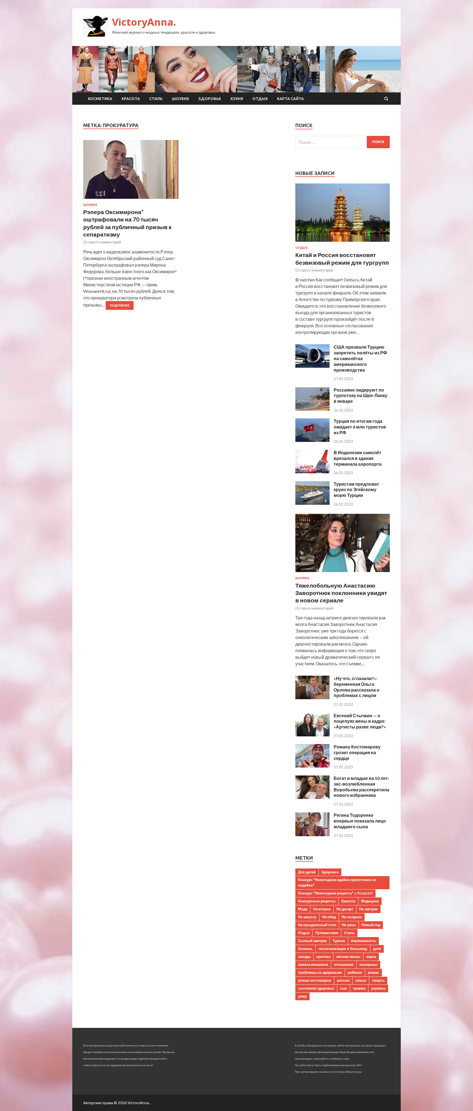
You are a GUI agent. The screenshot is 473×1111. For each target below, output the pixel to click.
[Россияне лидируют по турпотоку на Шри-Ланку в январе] (312, 409)
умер (302, 996)
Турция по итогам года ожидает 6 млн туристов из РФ (360, 426)
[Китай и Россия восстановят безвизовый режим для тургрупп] (342, 242)
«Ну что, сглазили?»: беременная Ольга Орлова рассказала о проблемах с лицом (356, 687)
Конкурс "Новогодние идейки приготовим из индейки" (337, 882)
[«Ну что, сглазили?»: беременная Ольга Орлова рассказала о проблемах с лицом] (312, 697)
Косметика (100, 99)
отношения (344, 964)
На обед (329, 917)
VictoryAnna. (144, 22)
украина (378, 988)
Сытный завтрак (312, 940)
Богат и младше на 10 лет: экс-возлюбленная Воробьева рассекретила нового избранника (361, 786)
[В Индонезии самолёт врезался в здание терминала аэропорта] (312, 471)
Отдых (260, 99)
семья (360, 980)
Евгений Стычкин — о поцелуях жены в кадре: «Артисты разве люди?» (360, 721)
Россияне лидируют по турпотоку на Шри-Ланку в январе (360, 395)
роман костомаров (314, 980)
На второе (322, 909)
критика (323, 956)
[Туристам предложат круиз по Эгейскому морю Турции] (312, 503)
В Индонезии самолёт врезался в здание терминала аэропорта (358, 458)
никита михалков (313, 964)
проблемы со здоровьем (320, 972)
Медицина (370, 901)
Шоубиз (180, 99)
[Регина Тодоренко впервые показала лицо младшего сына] (312, 834)
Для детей (307, 872)
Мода (302, 909)
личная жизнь (348, 956)
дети (377, 948)
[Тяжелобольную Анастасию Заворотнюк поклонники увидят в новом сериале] (342, 573)
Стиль (156, 99)
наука (371, 956)
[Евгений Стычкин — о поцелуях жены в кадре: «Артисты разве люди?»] (312, 734)
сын (343, 988)
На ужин (349, 925)
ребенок (355, 972)
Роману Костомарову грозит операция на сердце (357, 752)
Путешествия (326, 933)
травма (359, 988)
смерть (378, 980)
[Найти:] (342, 142)
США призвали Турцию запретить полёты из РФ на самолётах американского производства (360, 358)
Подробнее (119, 305)
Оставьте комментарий (102, 242)
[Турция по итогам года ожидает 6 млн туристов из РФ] (312, 440)
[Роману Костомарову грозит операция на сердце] (312, 765)
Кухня (236, 99)
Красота (131, 99)
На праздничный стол (317, 925)
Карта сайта (290, 99)
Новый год (371, 925)
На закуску (307, 917)
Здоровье (209, 99)
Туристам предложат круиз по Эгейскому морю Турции (356, 489)
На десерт (344, 909)
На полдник (352, 917)
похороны (368, 964)
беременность (363, 940)
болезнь (305, 948)
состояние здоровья (316, 988)
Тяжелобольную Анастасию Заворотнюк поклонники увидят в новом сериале (341, 593)
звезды (304, 956)
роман (373, 972)
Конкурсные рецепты (317, 901)
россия (343, 980)
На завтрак (368, 909)
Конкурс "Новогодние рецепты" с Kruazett (335, 893)
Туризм (339, 940)
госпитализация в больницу (342, 948)
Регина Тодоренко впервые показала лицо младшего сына (360, 820)
